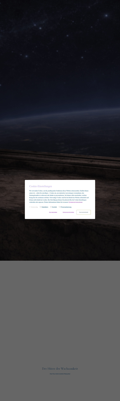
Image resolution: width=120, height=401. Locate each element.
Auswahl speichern (68, 212)
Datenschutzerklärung (75, 202)
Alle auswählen (83, 212)
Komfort (54, 207)
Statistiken (45, 207)
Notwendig (34, 207)
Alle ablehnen (53, 212)
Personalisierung (66, 207)
